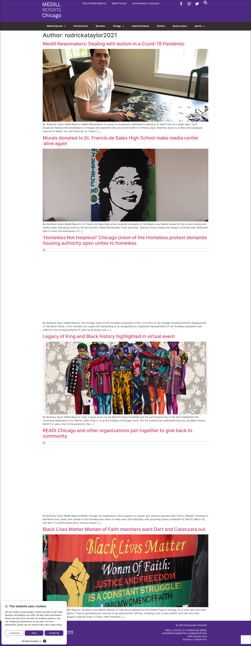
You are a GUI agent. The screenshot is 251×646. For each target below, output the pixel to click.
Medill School (119, 3)
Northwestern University (145, 3)
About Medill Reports (94, 3)
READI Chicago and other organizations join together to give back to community (117, 433)
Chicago (117, 26)
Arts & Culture (80, 26)
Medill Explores (55, 26)
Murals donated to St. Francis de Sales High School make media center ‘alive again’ (121, 140)
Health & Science (140, 26)
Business (100, 26)
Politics (161, 26)
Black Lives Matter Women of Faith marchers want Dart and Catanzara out (124, 529)
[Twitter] (197, 3)
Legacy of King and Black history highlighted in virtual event (109, 336)
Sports (198, 26)
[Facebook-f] (181, 3)
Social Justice (180, 26)
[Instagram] (189, 3)
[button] (205, 2)
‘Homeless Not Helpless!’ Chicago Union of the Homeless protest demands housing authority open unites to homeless (125, 240)
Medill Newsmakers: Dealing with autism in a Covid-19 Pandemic (114, 44)
